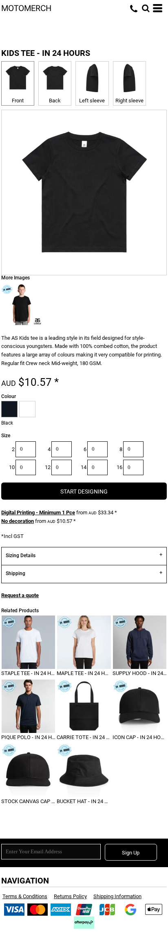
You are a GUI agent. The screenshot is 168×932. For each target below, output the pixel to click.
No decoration (17, 521)
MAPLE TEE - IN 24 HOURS (87, 673)
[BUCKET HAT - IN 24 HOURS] (84, 770)
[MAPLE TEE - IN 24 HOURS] (84, 642)
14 (83, 467)
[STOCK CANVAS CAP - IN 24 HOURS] (28, 770)
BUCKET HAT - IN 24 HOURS (89, 801)
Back (55, 100)
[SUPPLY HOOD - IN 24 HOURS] (140, 642)
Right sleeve (129, 100)
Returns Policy (70, 896)
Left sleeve (92, 100)
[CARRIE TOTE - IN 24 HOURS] (84, 706)
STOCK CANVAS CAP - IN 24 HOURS (43, 801)
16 (119, 467)
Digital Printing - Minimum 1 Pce (38, 512)
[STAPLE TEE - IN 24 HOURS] (28, 642)
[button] (145, 8)
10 (12, 467)
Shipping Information (117, 896)
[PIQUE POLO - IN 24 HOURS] (28, 706)
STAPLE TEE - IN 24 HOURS (32, 673)
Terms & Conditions (24, 896)
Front (18, 100)
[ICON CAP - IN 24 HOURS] (140, 706)
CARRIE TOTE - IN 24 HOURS (90, 737)
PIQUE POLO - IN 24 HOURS (33, 737)
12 (48, 467)
